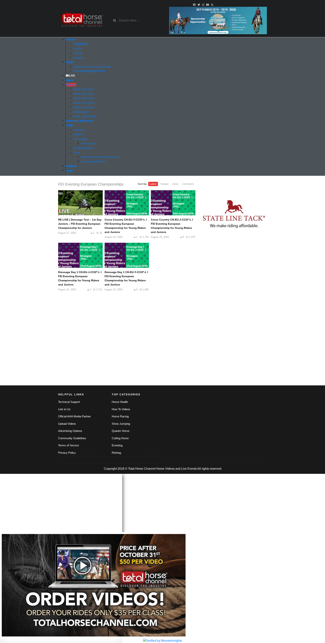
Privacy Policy (67, 452)
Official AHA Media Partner (74, 416)
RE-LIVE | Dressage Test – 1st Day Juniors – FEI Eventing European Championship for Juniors (80, 223)
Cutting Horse (120, 438)
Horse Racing (120, 416)
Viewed (164, 184)
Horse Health (120, 401)
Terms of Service (68, 445)
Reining (116, 452)
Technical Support (69, 401)
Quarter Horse (120, 430)
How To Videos (121, 409)
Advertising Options (70, 430)
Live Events (189, 468)
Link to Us (64, 409)
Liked (175, 184)
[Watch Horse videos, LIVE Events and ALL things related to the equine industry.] (82, 20)
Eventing (117, 445)
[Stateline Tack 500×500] (234, 214)
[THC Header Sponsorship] (218, 20)
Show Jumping (121, 423)
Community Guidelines (72, 438)
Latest (153, 184)
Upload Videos (67, 423)
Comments (188, 184)
